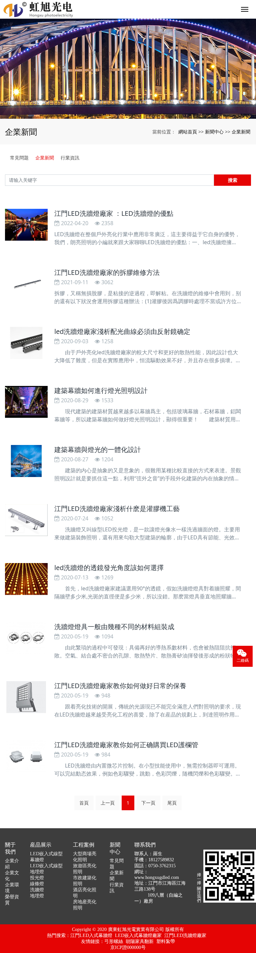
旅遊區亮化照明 (84, 868)
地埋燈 (37, 895)
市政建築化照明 (84, 880)
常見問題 (19, 157)
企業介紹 (12, 863)
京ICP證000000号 (128, 947)
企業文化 (12, 875)
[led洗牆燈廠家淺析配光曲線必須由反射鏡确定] (26, 343)
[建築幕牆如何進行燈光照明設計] (26, 402)
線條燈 (37, 883)
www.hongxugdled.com (156, 877)
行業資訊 (70, 157)
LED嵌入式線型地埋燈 (46, 868)
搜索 (232, 180)
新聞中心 (214, 131)
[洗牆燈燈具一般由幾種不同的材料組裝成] (26, 638)
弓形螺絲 (113, 941)
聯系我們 (145, 845)
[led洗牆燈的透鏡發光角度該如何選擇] (26, 579)
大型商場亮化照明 (84, 856)
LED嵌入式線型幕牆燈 (46, 856)
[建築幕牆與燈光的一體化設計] (26, 461)
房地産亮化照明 (84, 904)
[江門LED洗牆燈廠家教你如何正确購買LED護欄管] (26, 756)
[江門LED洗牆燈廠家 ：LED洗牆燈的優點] (26, 225)
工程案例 (83, 845)
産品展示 (40, 845)
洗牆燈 (37, 889)
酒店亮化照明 (84, 892)
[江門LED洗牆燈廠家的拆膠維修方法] (26, 284)
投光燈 (37, 877)
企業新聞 (241, 131)
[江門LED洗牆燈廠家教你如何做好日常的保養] (26, 697)
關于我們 (10, 848)
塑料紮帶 (165, 941)
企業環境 (12, 887)
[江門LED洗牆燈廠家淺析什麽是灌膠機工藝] (26, 520)
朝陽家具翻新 (140, 941)
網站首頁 (187, 131)
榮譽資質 (12, 899)
